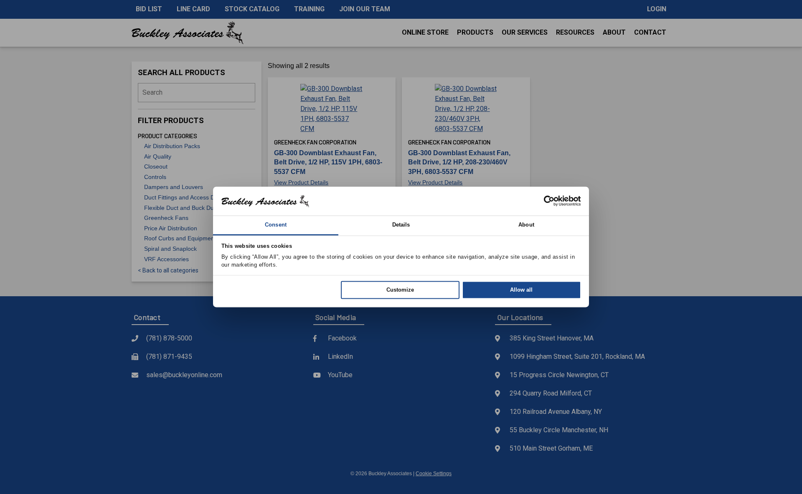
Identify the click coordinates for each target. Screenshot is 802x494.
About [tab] (526, 225)
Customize (400, 290)
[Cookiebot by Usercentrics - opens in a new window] (544, 201)
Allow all (521, 290)
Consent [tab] (276, 225)
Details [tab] (401, 225)
